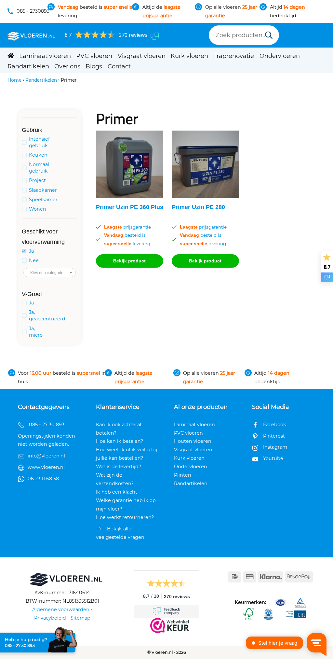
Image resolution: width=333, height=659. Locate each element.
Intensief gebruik (39, 142)
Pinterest (274, 436)
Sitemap (80, 618)
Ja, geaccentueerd (47, 315)
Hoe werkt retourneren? (125, 517)
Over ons (67, 66)
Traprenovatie (233, 56)
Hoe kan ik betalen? (119, 441)
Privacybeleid (50, 618)
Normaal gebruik (39, 167)
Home (14, 80)
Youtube (273, 458)
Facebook (274, 425)
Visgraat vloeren (142, 56)
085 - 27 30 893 (20, 646)
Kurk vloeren (189, 56)
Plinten (182, 475)
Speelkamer (43, 200)
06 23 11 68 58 (43, 479)
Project (37, 180)
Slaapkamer (43, 190)
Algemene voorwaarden (60, 609)
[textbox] (50, 272)
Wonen (37, 209)
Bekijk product (129, 260)
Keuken (38, 155)
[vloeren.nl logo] (31, 35)
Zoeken (269, 36)
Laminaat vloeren (45, 56)
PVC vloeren (94, 56)
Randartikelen (28, 66)
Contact (119, 66)
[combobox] (49, 272)
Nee (34, 260)
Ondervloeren (280, 56)
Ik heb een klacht (116, 492)
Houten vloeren (192, 441)
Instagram (275, 447)
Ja (31, 251)
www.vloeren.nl (46, 467)
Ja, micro (36, 332)
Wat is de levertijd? (118, 467)
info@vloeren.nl (46, 456)
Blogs (94, 66)
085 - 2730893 (33, 11)
